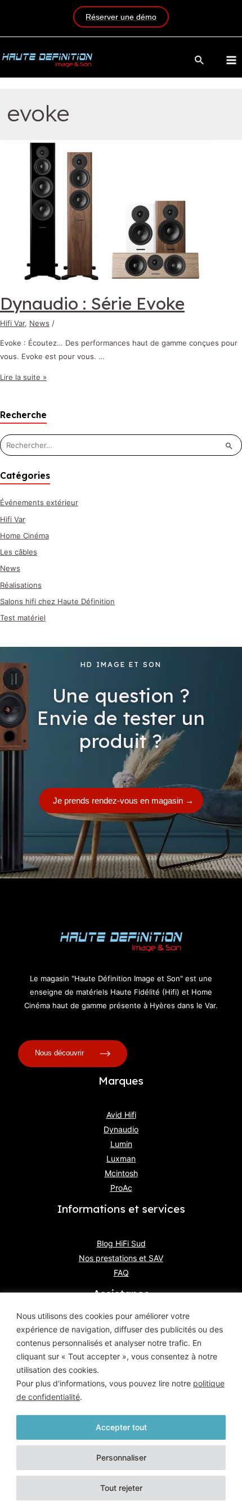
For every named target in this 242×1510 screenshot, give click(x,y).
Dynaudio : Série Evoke (92, 303)
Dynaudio (121, 1129)
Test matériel (23, 617)
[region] (121, 1401)
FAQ (121, 1272)
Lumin (121, 1144)
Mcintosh (121, 1173)
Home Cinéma (24, 535)
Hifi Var (12, 323)
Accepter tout (121, 1427)
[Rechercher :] (121, 445)
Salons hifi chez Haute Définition (57, 601)
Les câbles (18, 551)
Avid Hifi (121, 1114)
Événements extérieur (39, 502)
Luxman (121, 1158)
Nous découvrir (60, 1053)
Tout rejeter (121, 1488)
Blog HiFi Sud (121, 1243)
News (39, 323)
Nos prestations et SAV (121, 1258)
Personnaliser (121, 1457)
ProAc (121, 1187)
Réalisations (21, 585)
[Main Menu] (231, 60)
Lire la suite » (23, 377)
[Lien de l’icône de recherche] (200, 60)
